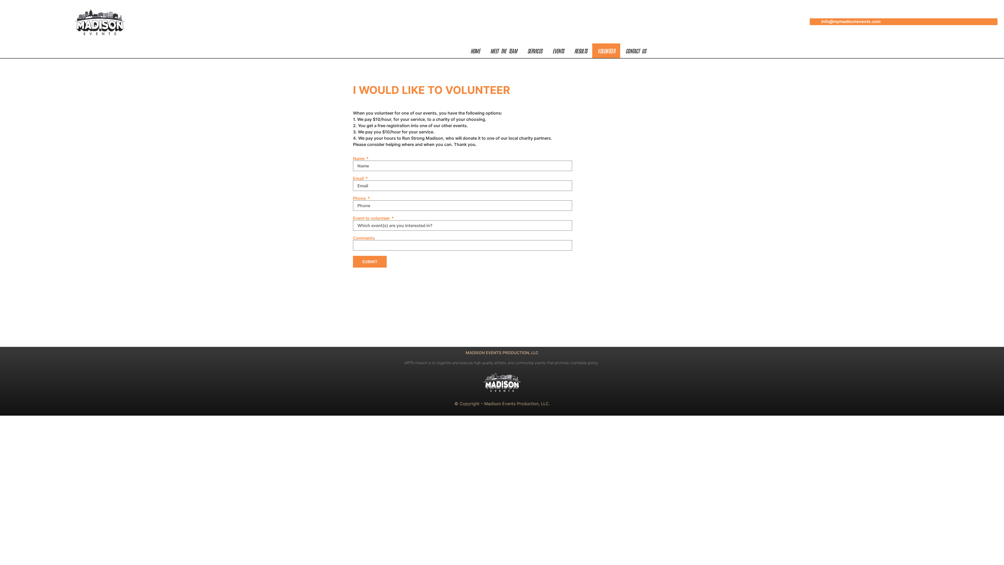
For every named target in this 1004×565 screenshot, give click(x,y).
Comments (364, 238)
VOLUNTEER (606, 50)
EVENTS (558, 50)
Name (359, 158)
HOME (475, 50)
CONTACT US (635, 50)
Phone (360, 198)
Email (359, 178)
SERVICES (534, 50)
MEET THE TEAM (503, 50)
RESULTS (580, 50)
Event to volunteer (372, 218)
